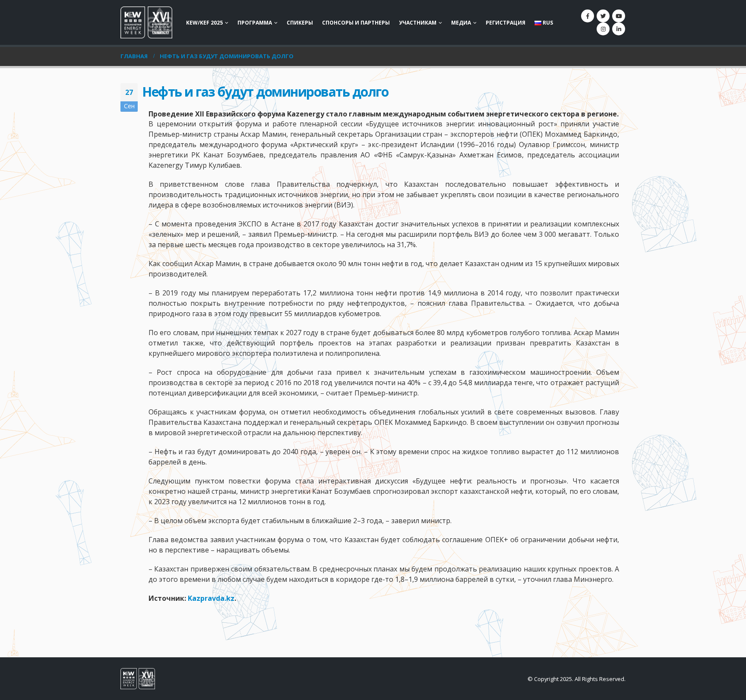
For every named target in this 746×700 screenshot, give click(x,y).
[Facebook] (587, 15)
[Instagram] (603, 28)
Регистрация (505, 22)
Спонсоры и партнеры (356, 22)
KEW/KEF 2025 (204, 22)
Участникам (417, 22)
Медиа (461, 22)
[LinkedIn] (618, 28)
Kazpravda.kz (211, 598)
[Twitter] (603, 15)
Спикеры (300, 22)
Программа (254, 22)
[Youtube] (618, 15)
